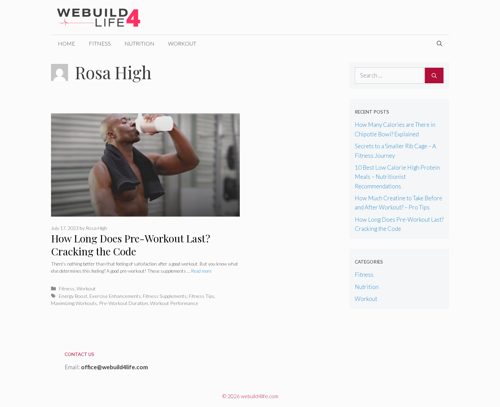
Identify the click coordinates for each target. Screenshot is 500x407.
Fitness (100, 43)
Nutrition (139, 43)
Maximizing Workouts (74, 303)
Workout (182, 43)
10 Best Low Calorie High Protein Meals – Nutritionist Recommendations (397, 176)
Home (66, 43)
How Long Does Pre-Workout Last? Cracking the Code (130, 245)
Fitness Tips (201, 296)
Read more (201, 271)
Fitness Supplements (165, 296)
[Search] (434, 75)
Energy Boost (73, 296)
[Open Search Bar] (439, 43)
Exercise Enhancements (115, 296)
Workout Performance (174, 303)
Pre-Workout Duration (123, 303)
